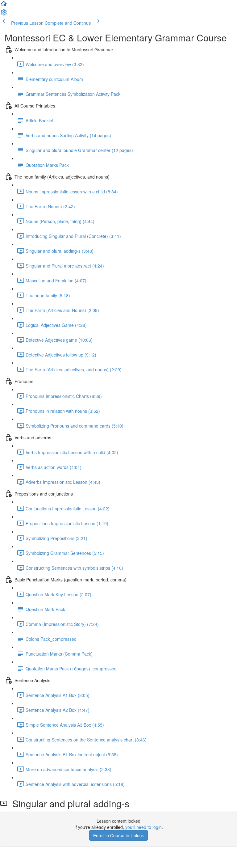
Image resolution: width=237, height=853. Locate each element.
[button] (3, 5)
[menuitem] (3, 14)
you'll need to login (143, 827)
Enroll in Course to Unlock (118, 835)
